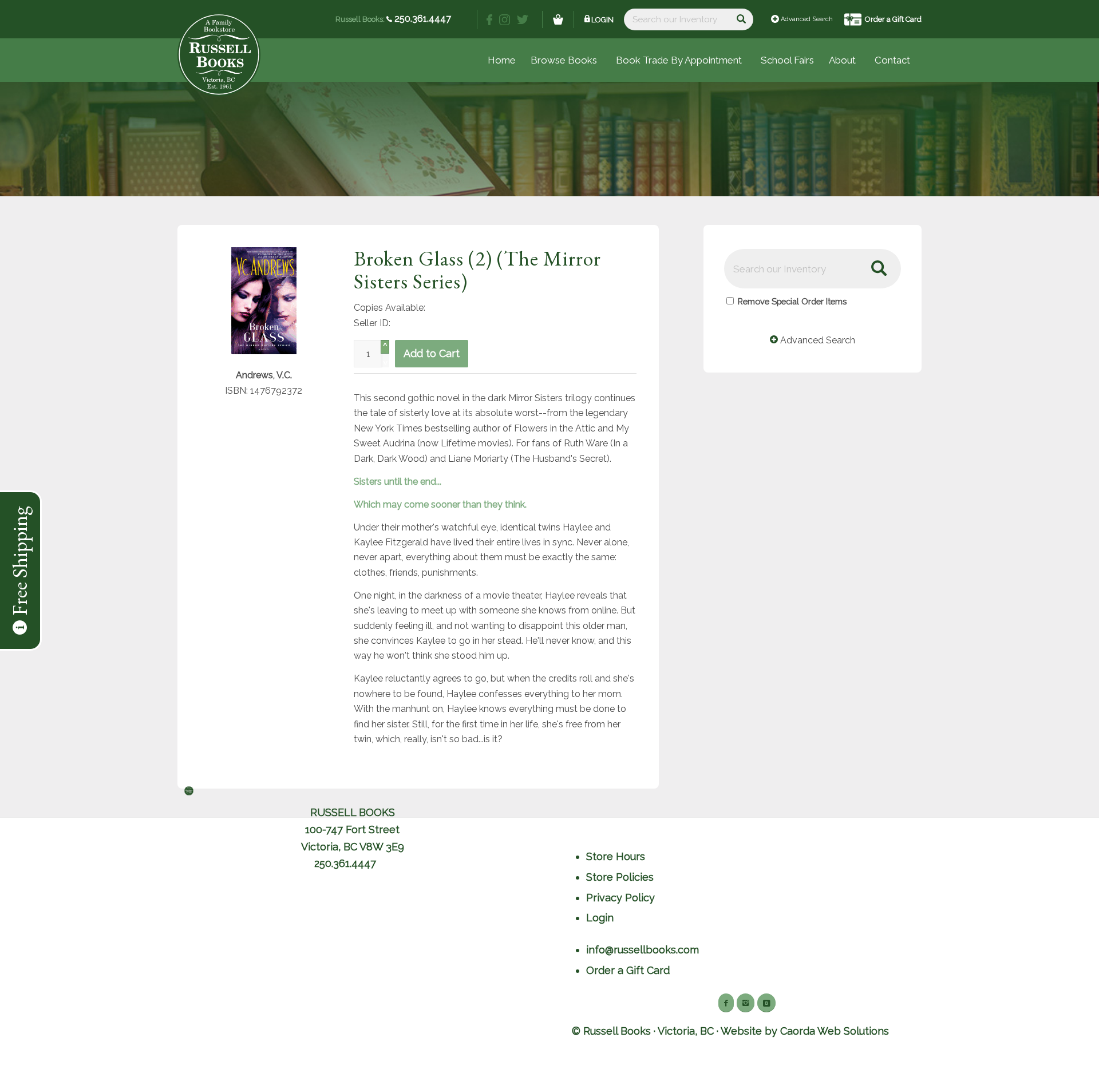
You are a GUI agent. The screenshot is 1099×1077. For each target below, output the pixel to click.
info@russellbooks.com (642, 950)
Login (602, 19)
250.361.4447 (421, 18)
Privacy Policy (620, 898)
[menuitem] (787, 60)
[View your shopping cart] (558, 19)
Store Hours (615, 856)
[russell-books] (218, 54)
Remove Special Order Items (792, 301)
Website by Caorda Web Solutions (805, 1031)
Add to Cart (432, 353)
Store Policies (620, 877)
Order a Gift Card (893, 19)
